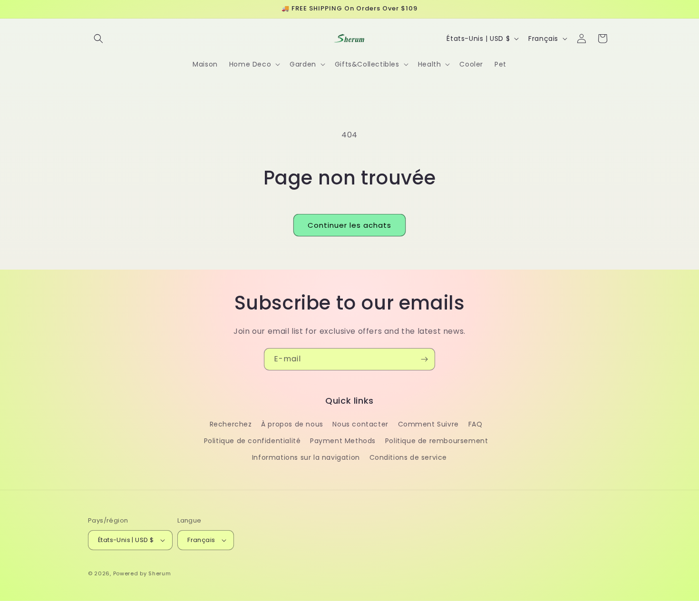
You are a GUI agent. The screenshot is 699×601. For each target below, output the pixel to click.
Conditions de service (408, 457)
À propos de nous (292, 424)
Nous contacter (360, 424)
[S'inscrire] (424, 359)
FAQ (475, 424)
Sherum (159, 573)
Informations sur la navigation (306, 457)
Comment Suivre (428, 424)
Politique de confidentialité (252, 441)
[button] (98, 38)
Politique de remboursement (436, 441)
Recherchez (231, 424)
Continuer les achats (349, 225)
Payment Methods (343, 441)
